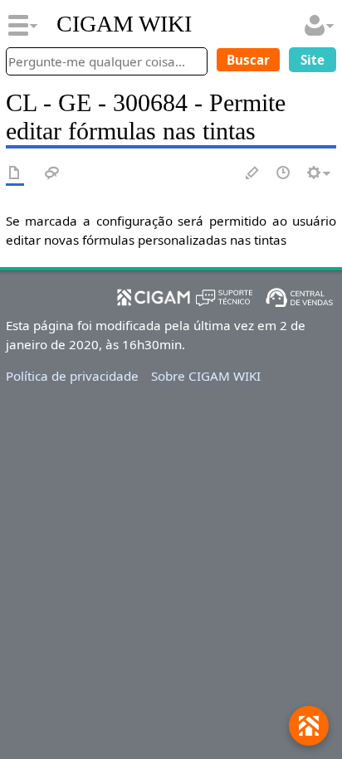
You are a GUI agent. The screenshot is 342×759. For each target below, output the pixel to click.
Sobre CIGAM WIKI (206, 375)
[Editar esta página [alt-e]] (253, 173)
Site (312, 59)
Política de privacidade (72, 375)
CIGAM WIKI (124, 24)
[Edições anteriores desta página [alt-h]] (284, 173)
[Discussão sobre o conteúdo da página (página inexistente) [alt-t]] (52, 173)
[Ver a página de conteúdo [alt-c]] (15, 173)
